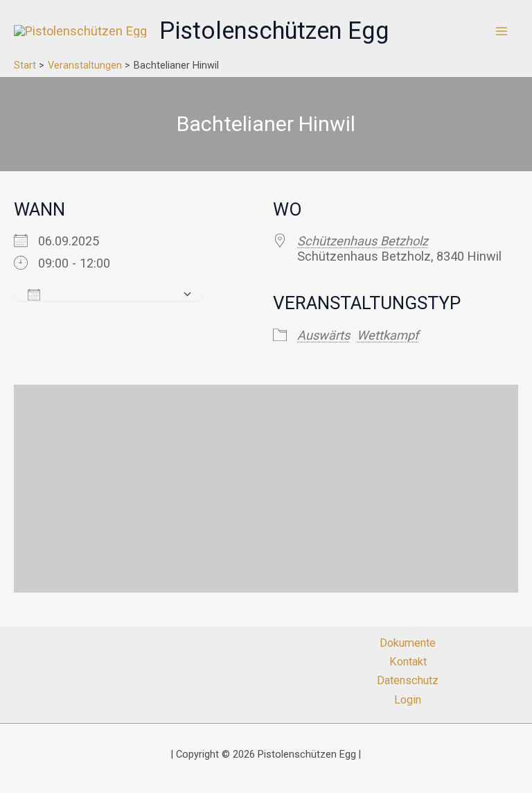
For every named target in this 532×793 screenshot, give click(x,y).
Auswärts (323, 335)
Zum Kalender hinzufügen (111, 294)
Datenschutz (407, 680)
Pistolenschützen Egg (274, 30)
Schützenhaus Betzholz (362, 241)
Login (407, 699)
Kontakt (408, 661)
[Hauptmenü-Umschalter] (502, 31)
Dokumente (408, 643)
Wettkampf (387, 335)
